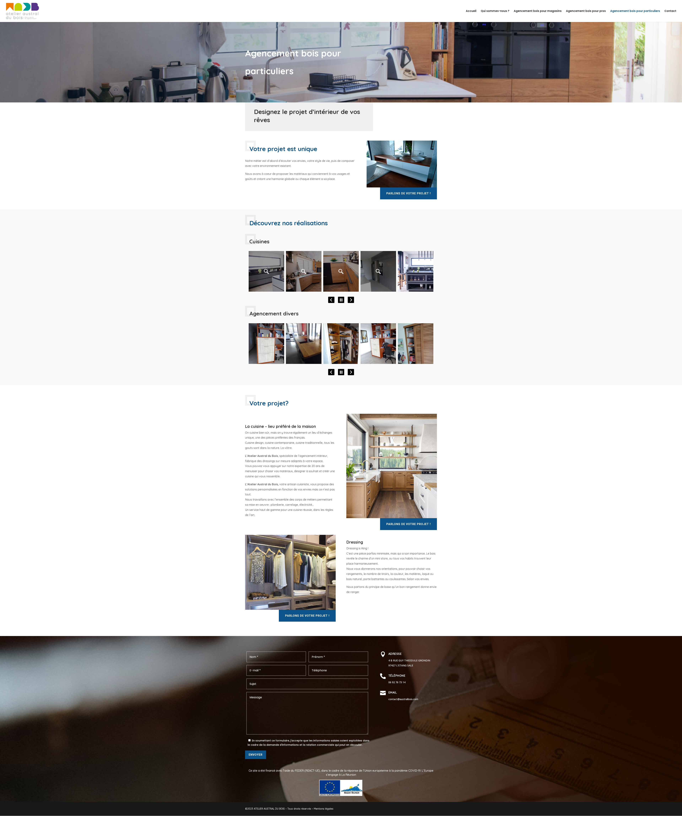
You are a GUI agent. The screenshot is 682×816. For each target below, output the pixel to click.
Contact (670, 11)
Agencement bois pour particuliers (635, 11)
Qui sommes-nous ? (495, 11)
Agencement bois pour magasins (538, 11)
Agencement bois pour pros (586, 11)
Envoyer (255, 754)
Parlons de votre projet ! (408, 193)
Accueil (471, 11)
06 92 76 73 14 (396, 682)
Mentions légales (323, 808)
